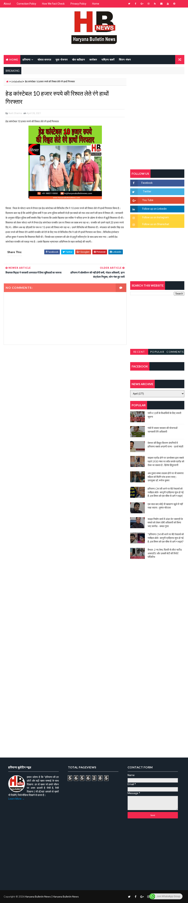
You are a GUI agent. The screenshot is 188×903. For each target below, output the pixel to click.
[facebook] (135, 3)
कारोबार (93, 59)
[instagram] (148, 3)
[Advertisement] (65, 381)
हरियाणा (26, 59)
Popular (157, 351)
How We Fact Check (53, 3)
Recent (139, 351)
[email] (161, 3)
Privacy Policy (78, 3)
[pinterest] (174, 3)
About (7, 3)
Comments (175, 351)
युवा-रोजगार (62, 59)
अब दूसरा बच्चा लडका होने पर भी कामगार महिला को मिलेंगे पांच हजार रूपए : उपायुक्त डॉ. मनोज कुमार (166, 477)
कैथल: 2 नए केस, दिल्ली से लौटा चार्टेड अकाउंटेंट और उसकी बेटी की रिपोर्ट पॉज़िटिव (165, 553)
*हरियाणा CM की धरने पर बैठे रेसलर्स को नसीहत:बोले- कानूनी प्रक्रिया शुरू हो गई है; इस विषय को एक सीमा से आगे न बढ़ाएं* (166, 538)
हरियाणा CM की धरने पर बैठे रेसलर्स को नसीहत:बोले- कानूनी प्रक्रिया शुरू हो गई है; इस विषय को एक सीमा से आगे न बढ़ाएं (166, 492)
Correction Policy (26, 3)
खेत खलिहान (78, 59)
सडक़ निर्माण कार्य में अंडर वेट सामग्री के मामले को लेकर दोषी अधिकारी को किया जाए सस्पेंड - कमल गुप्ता (165, 522)
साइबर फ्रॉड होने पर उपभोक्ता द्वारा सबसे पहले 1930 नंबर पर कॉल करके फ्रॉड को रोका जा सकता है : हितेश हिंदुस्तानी (166, 461)
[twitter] (129, 3)
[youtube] (168, 3)
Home (95, 3)
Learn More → (16, 798)
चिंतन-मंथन (125, 59)
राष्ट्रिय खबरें (108, 59)
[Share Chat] (180, 3)
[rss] (155, 3)
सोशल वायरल (44, 59)
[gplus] (142, 3)
